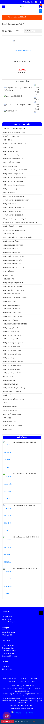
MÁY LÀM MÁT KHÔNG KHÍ (13, 159)
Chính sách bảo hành (8, 653)
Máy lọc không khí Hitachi (12, 358)
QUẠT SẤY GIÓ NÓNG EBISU (13, 215)
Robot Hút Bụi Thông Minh (13, 391)
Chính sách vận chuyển (9, 651)
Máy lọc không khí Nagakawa (13, 343)
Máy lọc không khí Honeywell (13, 361)
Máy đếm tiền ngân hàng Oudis (14, 290)
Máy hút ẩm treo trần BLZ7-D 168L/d (24, 442)
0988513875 (18, 96)
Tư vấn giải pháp (7, 635)
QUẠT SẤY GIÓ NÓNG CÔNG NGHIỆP (16, 200)
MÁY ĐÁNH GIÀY (10, 422)
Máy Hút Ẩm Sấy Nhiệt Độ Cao (14, 256)
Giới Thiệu (33, 678)
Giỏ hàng (28, 2)
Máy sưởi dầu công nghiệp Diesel (14, 207)
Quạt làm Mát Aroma (10, 166)
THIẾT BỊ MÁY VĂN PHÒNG (13, 425)
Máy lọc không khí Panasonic (13, 365)
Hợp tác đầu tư (6, 619)
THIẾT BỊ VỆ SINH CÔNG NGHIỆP (15, 144)
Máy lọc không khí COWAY (13, 350)
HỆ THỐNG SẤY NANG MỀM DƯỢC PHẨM (18, 237)
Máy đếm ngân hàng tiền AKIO (13, 282)
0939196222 (18, 111)
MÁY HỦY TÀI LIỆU (10, 301)
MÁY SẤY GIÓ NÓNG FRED (13, 226)
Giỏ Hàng (23, 678)
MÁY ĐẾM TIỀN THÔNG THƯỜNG (15, 298)
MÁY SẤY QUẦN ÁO (11, 384)
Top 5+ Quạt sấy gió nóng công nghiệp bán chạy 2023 (21, 222)
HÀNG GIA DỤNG (10, 376)
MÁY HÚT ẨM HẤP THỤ (12, 252)
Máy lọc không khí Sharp (12, 369)
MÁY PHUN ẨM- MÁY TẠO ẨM (14, 129)
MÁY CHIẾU (8, 429)
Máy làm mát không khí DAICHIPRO (15, 170)
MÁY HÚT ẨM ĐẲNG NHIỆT (13, 245)
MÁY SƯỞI (8, 395)
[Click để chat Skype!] (37, 90)
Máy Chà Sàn (8, 147)
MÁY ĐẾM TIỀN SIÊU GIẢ (12, 294)
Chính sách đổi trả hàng (9, 656)
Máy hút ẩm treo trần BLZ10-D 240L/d (24, 505)
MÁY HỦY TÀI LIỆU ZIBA (12, 313)
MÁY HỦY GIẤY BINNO (12, 309)
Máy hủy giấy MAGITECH (12, 305)
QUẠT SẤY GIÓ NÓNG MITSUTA (14, 230)
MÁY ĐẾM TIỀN (9, 279)
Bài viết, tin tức (7, 669)
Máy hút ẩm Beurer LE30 (22, 61)
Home (4, 24)
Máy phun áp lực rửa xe (11, 151)
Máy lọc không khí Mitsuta (12, 339)
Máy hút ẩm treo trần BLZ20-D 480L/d (24, 474)
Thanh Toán (22, 681)
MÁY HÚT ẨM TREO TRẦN (13, 260)
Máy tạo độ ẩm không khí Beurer (14, 132)
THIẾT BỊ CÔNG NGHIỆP (12, 136)
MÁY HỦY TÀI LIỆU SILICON (13, 316)
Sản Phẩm (11, 681)
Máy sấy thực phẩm (10, 204)
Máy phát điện (8, 140)
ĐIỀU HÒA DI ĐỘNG (10, 410)
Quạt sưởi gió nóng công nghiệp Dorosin (16, 219)
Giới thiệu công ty (7, 616)
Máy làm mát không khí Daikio (14, 174)
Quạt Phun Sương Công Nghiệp (14, 196)
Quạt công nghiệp (9, 192)
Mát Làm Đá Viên (9, 380)
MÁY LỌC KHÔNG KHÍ (11, 331)
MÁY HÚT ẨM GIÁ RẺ (11, 249)
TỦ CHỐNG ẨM (9, 271)
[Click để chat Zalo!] (37, 98)
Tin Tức (33, 681)
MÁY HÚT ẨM (9, 234)
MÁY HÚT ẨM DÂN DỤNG (13, 264)
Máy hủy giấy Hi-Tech (11, 328)
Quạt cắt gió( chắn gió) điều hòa (14, 399)
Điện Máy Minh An (9, 678)
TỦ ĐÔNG (7, 418)
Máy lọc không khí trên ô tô (13, 373)
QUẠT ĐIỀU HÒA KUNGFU (13, 162)
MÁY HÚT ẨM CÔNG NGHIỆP (14, 268)
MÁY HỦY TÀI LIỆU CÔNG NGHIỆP (15, 324)
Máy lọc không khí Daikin (12, 354)
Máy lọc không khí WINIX (12, 346)
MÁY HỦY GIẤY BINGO (12, 320)
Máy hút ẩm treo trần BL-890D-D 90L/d (25, 568)
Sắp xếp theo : (19, 30)
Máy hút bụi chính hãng (11, 155)
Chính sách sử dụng (8, 648)
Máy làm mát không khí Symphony (15, 185)
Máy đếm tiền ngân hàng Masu (13, 286)
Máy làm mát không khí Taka (13, 189)
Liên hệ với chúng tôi (8, 622)
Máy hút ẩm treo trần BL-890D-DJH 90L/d (26, 537)
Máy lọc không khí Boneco (12, 335)
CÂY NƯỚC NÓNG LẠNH (12, 414)
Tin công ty (5, 666)
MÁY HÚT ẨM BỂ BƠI (11, 241)
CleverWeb (31, 722)
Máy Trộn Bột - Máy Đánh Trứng (14, 388)
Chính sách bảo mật (8, 645)
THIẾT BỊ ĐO (8, 275)
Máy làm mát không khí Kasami (14, 181)
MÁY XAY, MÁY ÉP (10, 407)
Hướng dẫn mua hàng (8, 632)
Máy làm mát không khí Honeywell (15, 177)
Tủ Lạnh (7, 403)
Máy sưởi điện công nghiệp (12, 211)
